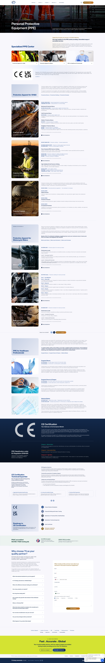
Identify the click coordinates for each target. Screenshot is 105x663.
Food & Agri (57, 630)
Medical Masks (65, 353)
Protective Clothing (54, 95)
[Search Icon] (81, 3)
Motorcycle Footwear (66, 240)
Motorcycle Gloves (45, 240)
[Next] (53, 500)
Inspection (47, 632)
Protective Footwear (64, 95)
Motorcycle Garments (55, 240)
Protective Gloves (45, 95)
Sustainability (62, 632)
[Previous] (51, 500)
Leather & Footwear (44, 630)
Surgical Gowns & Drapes (54, 353)
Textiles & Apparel (34, 630)
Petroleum (72, 630)
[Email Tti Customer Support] (51, 332)
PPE (51, 630)
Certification (54, 632)
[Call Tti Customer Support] (54, 332)
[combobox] (73, 593)
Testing (41, 632)
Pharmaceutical (65, 630)
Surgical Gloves (44, 353)
